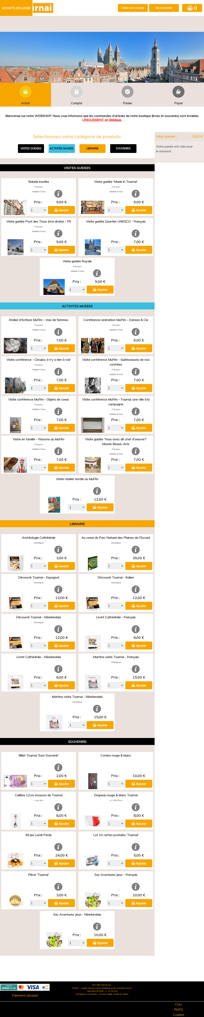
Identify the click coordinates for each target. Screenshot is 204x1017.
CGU (178, 1004)
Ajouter (64, 210)
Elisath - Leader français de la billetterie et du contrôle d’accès (102, 988)
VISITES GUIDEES (31, 148)
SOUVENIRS (123, 148)
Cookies (178, 1015)
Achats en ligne (16, 8)
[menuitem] (16, 8)
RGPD (178, 1009)
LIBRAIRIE (92, 148)
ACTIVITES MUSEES (62, 148)
